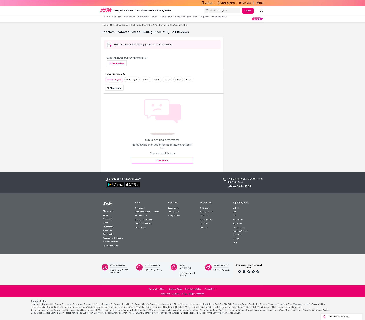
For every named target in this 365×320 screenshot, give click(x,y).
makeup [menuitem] (106, 16)
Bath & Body (238, 219)
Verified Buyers (114, 79)
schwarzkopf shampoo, (64, 310)
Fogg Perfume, (125, 313)
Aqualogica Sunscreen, (82, 313)
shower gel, (102, 307)
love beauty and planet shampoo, (173, 304)
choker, (205, 307)
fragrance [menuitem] (204, 16)
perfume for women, (112, 304)
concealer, (67, 304)
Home (105, 25)
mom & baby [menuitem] (166, 16)
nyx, (51, 310)
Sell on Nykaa (141, 227)
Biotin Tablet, (65, 313)
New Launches (206, 212)
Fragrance (237, 235)
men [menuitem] (195, 16)
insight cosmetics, (137, 307)
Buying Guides (174, 216)
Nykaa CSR (107, 230)
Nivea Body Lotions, (312, 310)
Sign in (247, 10)
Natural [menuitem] (154, 16)
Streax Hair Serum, (293, 310)
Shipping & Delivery (143, 223)
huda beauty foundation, (284, 307)
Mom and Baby (239, 227)
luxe (137, 10)
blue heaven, (83, 310)
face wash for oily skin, (220, 304)
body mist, (251, 307)
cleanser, (272, 304)
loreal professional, (311, 304)
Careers (106, 215)
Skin (234, 212)
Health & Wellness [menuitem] (182, 16)
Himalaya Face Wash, (195, 310)
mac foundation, (193, 307)
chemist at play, (285, 304)
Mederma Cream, (157, 310)
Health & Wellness (119, 25)
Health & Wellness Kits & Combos (146, 25)
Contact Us (139, 208)
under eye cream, (76, 307)
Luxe (235, 242)
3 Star (167, 79)
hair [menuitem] (120, 16)
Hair (234, 216)
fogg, (57, 307)
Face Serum (234, 313)
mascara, (297, 304)
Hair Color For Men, (205, 313)
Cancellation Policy (193, 289)
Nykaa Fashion (148, 10)
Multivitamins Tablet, (175, 310)
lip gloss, (97, 304)
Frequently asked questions (147, 212)
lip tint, (64, 307)
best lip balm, (110, 310)
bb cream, (136, 304)
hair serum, (55, 304)
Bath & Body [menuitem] (143, 16)
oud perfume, (215, 307)
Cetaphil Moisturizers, (256, 310)
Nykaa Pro (204, 223)
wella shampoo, (264, 307)
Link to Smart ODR (110, 246)
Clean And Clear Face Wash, (145, 313)
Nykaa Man (204, 216)
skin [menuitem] (114, 16)
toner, (245, 304)
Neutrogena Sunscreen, (171, 313)
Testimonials (108, 226)
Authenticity (107, 219)
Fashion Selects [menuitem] (219, 16)
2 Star (178, 79)
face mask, (78, 304)
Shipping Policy (175, 289)
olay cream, (48, 307)
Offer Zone (204, 208)
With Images (132, 79)
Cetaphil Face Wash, (139, 310)
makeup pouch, (230, 307)
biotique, (88, 304)
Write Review (116, 63)
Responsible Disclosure (113, 238)
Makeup (236, 208)
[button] (114, 87)
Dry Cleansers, (221, 313)
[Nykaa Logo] (106, 9)
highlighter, (44, 304)
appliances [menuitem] (129, 16)
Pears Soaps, (189, 313)
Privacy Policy (210, 289)
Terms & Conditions (157, 289)
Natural (236, 239)
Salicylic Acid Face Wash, (105, 313)
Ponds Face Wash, (275, 310)
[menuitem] (257, 18)
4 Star (156, 79)
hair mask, (204, 304)
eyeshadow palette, (258, 304)
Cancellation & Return (144, 219)
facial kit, (126, 304)
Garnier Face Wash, (215, 310)
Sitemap (203, 227)
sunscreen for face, (118, 307)
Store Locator (141, 216)
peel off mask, (97, 310)
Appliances (237, 223)
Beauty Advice (164, 10)
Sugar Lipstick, (51, 313)
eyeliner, (194, 304)
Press (105, 223)
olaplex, (242, 307)
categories (119, 10)
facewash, (43, 310)
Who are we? (108, 211)
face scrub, (123, 310)
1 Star (188, 79)
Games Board (173, 212)
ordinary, (237, 304)
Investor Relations (110, 242)
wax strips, (91, 307)
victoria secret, (149, 304)
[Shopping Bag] (261, 11)
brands (129, 10)
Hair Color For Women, (235, 310)
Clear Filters (162, 160)
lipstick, (35, 304)
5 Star (146, 79)
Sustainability (108, 234)
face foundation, (154, 307)
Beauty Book (173, 208)
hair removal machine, (174, 307)
